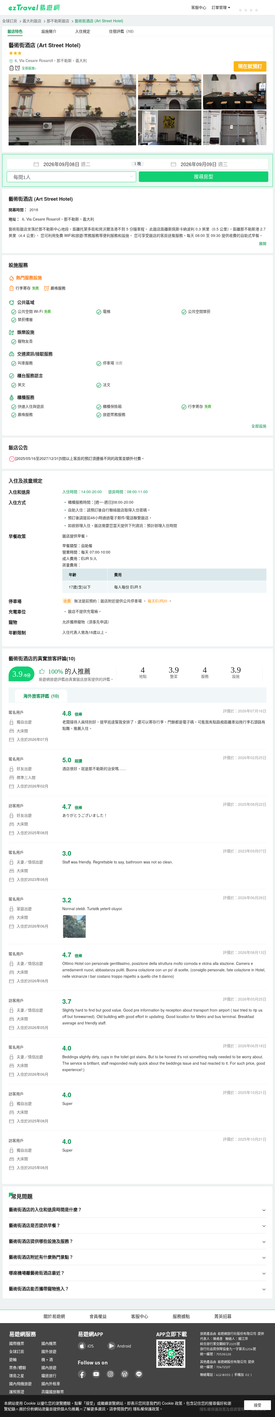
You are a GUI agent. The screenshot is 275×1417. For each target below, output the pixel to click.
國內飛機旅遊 (20, 1383)
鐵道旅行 (48, 1375)
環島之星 (16, 1375)
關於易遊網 (54, 1316)
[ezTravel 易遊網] (34, 7)
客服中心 (198, 7)
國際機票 (16, 1343)
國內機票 (48, 1343)
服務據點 (181, 1316)
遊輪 (13, 1359)
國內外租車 (50, 1383)
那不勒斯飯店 (58, 20)
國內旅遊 (48, 1367)
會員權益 (98, 1316)
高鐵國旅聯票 (52, 1391)
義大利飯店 (32, 20)
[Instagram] (110, 1374)
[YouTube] (96, 1374)
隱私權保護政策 (146, 1408)
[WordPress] (125, 1374)
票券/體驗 (17, 1367)
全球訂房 (9, 20)
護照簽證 (16, 1391)
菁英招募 (222, 1316)
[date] (72, 164)
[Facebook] (82, 1374)
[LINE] (139, 1374)
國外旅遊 (48, 1351)
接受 (257, 1405)
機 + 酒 (47, 1359)
